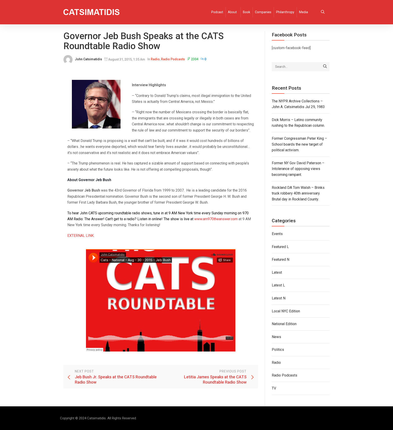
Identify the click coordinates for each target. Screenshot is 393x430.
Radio (155, 59)
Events (277, 234)
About (232, 12)
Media (303, 12)
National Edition (284, 324)
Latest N (278, 298)
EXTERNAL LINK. (80, 235)
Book (246, 12)
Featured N (280, 259)
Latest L (278, 285)
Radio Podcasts (173, 59)
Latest (277, 272)
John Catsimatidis (88, 59)
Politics (278, 349)
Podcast (217, 12)
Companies (263, 12)
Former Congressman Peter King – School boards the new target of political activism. (299, 144)
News (276, 337)
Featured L (280, 247)
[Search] (325, 66)
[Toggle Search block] (323, 12)
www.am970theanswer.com (216, 219)
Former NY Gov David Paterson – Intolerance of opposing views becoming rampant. (298, 169)
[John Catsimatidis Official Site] (91, 12)
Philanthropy (285, 12)
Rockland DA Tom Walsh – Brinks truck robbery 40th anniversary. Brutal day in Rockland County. (298, 193)
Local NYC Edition (286, 311)
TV (274, 388)
